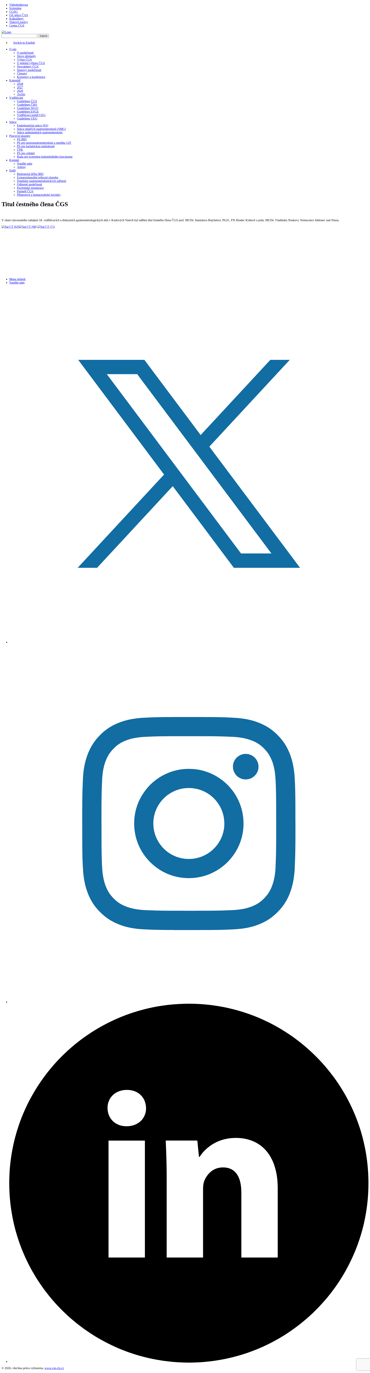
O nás (12, 49)
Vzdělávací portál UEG (31, 115)
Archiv (21, 94)
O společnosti (25, 52)
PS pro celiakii (26, 153)
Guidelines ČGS (27, 101)
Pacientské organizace (30, 187)
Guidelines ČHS (27, 104)
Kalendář (14, 80)
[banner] (6, 32)
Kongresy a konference (31, 77)
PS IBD (22, 139)
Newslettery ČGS (28, 66)
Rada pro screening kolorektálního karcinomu (44, 156)
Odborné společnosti (29, 184)
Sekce (13, 122)
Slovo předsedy (26, 56)
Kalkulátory (16, 18)
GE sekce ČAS (18, 15)
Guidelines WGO (27, 108)
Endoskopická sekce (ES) (32, 125)
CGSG (13, 11)
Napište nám (24, 163)
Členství (22, 73)
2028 (20, 83)
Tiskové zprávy (18, 22)
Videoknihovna (18, 4)
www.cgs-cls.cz (54, 1368)
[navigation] (185, 122)
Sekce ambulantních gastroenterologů (39, 132)
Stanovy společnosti (29, 70)
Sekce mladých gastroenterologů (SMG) (41, 129)
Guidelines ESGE (28, 111)
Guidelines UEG (27, 118)
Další (12, 170)
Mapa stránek (17, 279)
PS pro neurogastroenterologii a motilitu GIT (44, 142)
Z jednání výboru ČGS (31, 63)
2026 (20, 90)
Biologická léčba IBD (30, 174)
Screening (15, 8)
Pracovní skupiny (19, 135)
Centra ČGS (16, 25)
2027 (20, 87)
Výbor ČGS (24, 59)
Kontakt (14, 160)
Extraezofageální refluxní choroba (37, 177)
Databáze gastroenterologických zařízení (41, 181)
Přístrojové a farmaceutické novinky (39, 194)
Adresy (21, 167)
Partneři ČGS (25, 191)
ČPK (20, 149)
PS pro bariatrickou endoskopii (36, 146)
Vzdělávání (16, 97)
